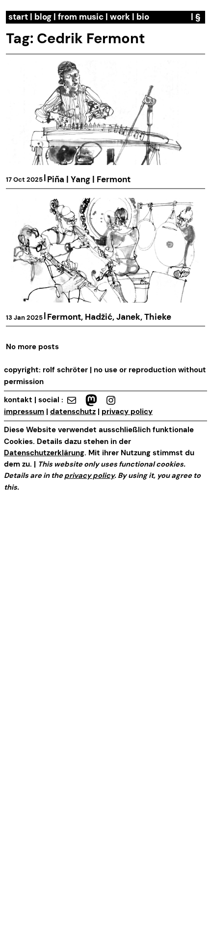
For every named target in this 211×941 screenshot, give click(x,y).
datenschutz (73, 411)
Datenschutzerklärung (44, 453)
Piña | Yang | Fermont (89, 179)
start (18, 17)
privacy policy (127, 411)
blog (43, 17)
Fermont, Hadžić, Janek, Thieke (109, 317)
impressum (24, 411)
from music (81, 17)
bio (142, 17)
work (120, 17)
